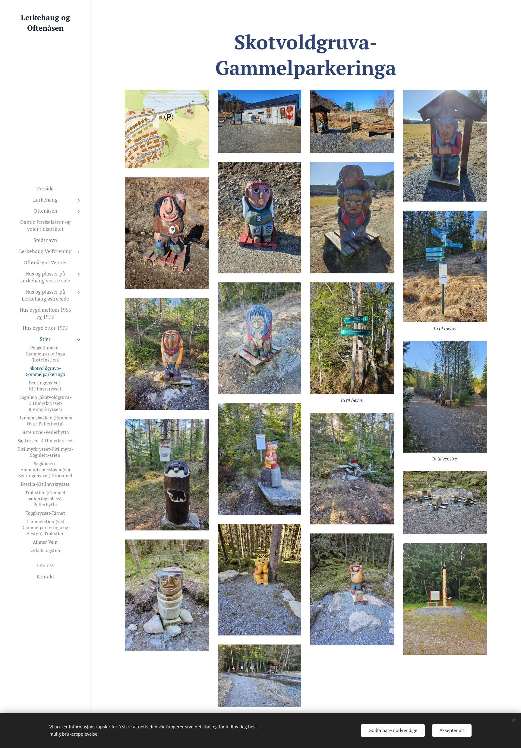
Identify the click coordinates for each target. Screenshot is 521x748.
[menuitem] (45, 188)
